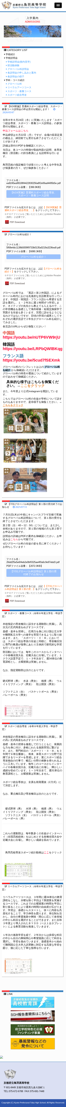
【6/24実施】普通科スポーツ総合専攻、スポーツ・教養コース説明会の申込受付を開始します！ (32, 108)
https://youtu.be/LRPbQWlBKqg (32, 348)
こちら (14, 539)
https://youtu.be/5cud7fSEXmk (31, 360)
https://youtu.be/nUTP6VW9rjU (31, 337)
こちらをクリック (13, 405)
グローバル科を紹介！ (19, 234)
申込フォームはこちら (15, 130)
